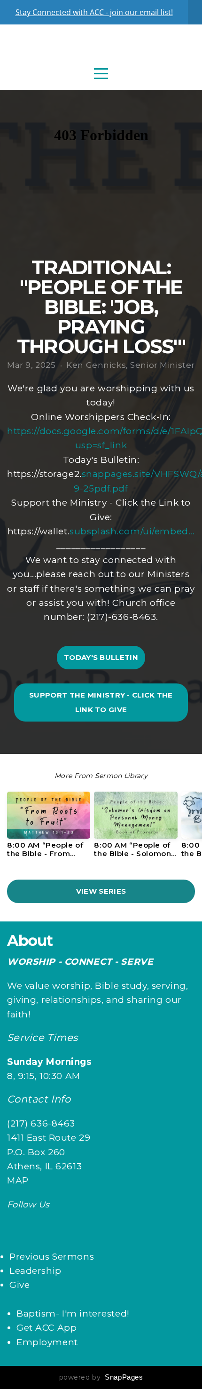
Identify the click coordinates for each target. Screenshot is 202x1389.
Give (19, 1284)
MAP (18, 1180)
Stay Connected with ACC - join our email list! (94, 12)
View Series (101, 891)
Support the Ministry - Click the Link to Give (101, 702)
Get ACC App (46, 1327)
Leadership (35, 1270)
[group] (48, 828)
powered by (101, 1377)
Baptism (36, 1313)
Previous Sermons (51, 1256)
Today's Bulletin (101, 657)
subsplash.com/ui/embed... (132, 531)
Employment (47, 1342)
